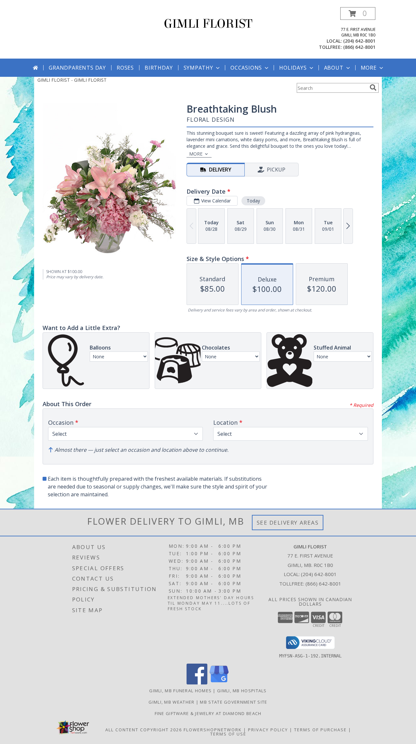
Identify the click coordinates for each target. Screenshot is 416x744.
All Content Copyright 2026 (143, 730)
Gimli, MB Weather (171, 702)
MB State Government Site (233, 702)
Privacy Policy (268, 730)
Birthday (159, 67)
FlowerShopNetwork (213, 730)
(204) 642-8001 (359, 41)
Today (253, 201)
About (334, 67)
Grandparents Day (77, 67)
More (369, 67)
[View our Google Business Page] (219, 683)
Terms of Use (228, 734)
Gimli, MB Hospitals (242, 691)
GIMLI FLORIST (208, 23)
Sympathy (198, 67)
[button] (357, 13)
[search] (373, 87)
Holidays (292, 67)
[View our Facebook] (197, 683)
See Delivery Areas (288, 522)
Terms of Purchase (320, 730)
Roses (125, 67)
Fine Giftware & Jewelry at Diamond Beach (208, 713)
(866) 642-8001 (359, 47)
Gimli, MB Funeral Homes (180, 691)
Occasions (246, 67)
